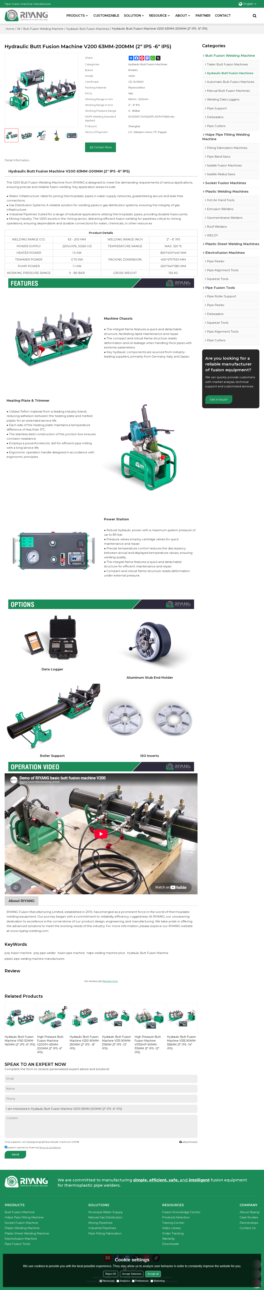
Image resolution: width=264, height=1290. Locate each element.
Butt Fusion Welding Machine (43, 29)
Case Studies (249, 1217)
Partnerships (249, 1223)
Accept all (153, 1273)
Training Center (173, 1223)
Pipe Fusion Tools (17, 1244)
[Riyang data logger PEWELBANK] (52, 638)
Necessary (109, 1280)
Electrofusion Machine (21, 1238)
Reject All (110, 1273)
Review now (110, 981)
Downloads (170, 1244)
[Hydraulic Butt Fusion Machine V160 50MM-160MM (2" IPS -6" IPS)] (20, 1018)
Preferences (142, 1280)
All (18, 29)
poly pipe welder (45, 953)
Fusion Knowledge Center (181, 1212)
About (181, 15)
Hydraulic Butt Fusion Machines (87, 29)
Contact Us (247, 1228)
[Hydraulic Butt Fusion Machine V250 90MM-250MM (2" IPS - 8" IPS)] (85, 1018)
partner (203, 15)
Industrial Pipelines (102, 1228)
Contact (223, 15)
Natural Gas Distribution (105, 1217)
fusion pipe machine (71, 953)
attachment (190, 1141)
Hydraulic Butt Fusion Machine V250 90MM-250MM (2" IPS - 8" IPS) (85, 1042)
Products (75, 15)
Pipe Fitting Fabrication (105, 1233)
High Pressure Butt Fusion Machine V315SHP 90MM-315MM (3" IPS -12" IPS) (148, 1044)
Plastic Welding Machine (22, 1228)
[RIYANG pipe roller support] (52, 717)
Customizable (106, 15)
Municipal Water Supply (105, 1212)
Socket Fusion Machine (21, 1223)
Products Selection (176, 1217)
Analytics (125, 1280)
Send (15, 1154)
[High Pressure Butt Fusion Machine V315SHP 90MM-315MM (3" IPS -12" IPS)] (150, 1018)
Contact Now (103, 147)
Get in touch (219, 399)
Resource (158, 15)
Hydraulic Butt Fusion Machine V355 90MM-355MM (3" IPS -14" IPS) (181, 1042)
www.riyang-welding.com (29, 931)
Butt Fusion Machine (20, 1212)
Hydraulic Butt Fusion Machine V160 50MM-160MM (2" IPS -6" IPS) (20, 1040)
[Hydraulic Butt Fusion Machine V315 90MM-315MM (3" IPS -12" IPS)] (117, 1018)
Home (10, 29)
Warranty (168, 1238)
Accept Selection (131, 1273)
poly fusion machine (18, 953)
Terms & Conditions (50, 1147)
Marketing (159, 1280)
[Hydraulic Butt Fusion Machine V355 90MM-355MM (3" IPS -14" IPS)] (182, 1018)
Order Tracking (173, 1233)
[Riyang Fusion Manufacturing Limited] (26, 17)
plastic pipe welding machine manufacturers (34, 959)
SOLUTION (132, 15)
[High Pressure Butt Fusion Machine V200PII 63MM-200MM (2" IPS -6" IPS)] (52, 1018)
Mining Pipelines (100, 1223)
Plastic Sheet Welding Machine (27, 1233)
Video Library (171, 1228)
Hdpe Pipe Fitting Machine (24, 1217)
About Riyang (249, 1212)
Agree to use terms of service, (34, 1147)
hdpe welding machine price (106, 953)
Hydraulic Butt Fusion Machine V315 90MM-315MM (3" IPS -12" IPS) (116, 1042)
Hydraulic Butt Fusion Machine (147, 953)
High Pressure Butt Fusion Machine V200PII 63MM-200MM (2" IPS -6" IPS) (50, 1044)
